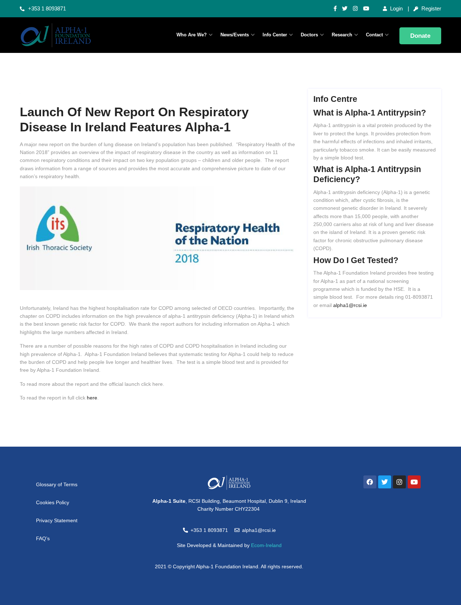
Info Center (275, 34)
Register (430, 8)
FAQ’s (43, 538)
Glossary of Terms (56, 484)
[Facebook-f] (335, 8)
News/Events (234, 34)
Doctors (309, 34)
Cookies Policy (52, 502)
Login (396, 8)
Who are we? (191, 34)
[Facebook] (369, 481)
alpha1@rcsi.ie (350, 305)
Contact (374, 34)
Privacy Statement (56, 520)
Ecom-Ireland (266, 545)
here (92, 398)
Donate (420, 35)
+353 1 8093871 (47, 8)
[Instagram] (355, 8)
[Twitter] (345, 8)
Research (342, 34)
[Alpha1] (68, 35)
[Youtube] (366, 8)
